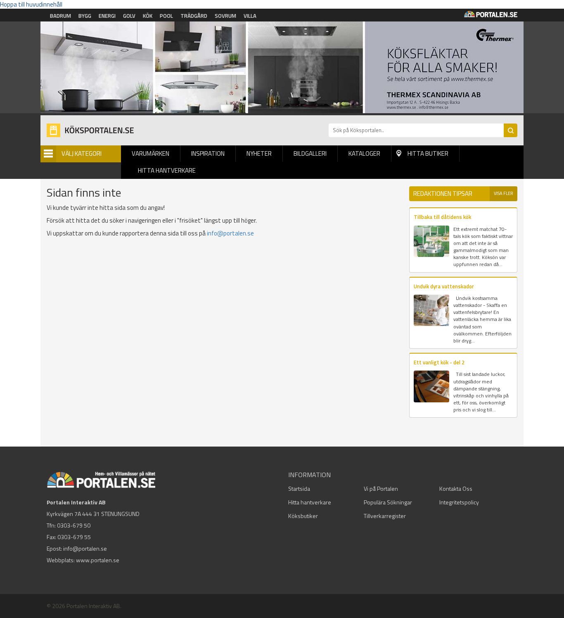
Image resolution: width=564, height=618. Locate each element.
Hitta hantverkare (167, 170)
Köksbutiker (303, 515)
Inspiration (208, 153)
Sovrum (225, 16)
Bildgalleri (310, 153)
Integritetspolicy (459, 502)
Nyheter (259, 153)
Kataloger (364, 153)
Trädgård (193, 16)
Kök (147, 16)
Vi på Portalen (381, 488)
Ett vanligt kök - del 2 (439, 362)
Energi (107, 16)
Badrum (60, 16)
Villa (250, 16)
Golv (129, 16)
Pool (166, 16)
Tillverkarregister (385, 515)
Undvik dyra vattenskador (444, 286)
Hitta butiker (428, 153)
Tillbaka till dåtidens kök (442, 217)
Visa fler (503, 193)
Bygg (84, 16)
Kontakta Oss (455, 488)
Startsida (299, 488)
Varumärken (150, 153)
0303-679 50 (73, 525)
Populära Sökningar (388, 502)
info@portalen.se (230, 233)
